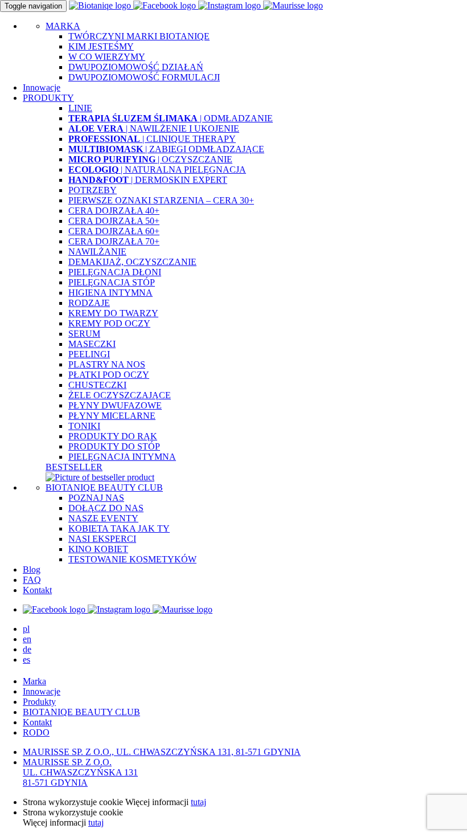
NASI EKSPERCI (102, 539)
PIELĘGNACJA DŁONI (114, 272)
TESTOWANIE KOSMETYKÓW (132, 559)
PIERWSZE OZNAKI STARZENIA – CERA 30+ (161, 200)
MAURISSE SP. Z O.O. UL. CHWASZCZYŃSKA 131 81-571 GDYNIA (80, 772)
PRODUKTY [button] (48, 98)
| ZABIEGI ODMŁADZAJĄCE (166, 149)
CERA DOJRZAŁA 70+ (113, 241)
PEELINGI (89, 354)
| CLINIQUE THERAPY (152, 139)
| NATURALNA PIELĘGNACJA (157, 169)
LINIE (80, 108)
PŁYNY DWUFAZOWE (115, 405)
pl (26, 629)
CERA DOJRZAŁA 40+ (113, 210)
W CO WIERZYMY (106, 57)
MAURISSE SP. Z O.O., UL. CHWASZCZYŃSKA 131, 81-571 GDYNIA (162, 752)
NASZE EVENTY (103, 518)
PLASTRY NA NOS (106, 364)
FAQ (32, 580)
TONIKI (84, 426)
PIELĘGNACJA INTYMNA (122, 457)
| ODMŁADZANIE (170, 118)
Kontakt (37, 590)
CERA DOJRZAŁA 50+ (113, 221)
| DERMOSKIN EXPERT (147, 180)
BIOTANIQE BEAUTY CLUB (104, 487)
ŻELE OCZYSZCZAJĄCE (119, 395)
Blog (31, 569)
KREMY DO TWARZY (113, 313)
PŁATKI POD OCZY (108, 374)
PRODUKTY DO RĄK (112, 436)
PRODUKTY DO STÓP (114, 446)
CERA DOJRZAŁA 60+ (113, 231)
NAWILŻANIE (97, 251)
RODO (36, 732)
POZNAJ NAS (96, 498)
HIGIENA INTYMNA (110, 292)
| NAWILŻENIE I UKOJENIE (153, 128)
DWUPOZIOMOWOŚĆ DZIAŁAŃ (135, 67)
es (26, 659)
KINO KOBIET (98, 549)
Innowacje (41, 87)
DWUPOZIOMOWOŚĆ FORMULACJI (144, 77)
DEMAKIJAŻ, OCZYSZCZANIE (132, 262)
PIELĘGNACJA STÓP (111, 282)
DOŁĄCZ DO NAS (106, 508)
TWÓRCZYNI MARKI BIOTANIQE (139, 36)
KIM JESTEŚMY (101, 46)
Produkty (39, 702)
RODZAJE (89, 303)
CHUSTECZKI (97, 385)
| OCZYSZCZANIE (150, 159)
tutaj (198, 802)
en (27, 639)
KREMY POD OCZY (109, 323)
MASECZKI (92, 344)
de (27, 649)
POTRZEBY (92, 190)
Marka (34, 681)
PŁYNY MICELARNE (111, 415)
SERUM (84, 333)
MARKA (63, 26)
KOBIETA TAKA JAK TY (119, 528)
